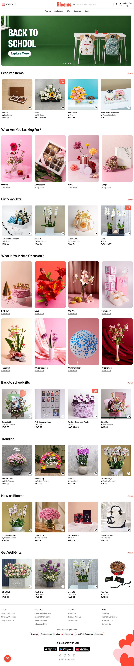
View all (130, 74)
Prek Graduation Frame (43, 422)
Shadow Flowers (108, 481)
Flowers (48, 11)
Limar (71, 538)
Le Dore (6, 241)
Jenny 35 (38, 239)
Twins (103, 239)
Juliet (5, 594)
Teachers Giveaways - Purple (78, 422)
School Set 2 (6, 422)
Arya (70, 115)
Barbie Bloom (39, 535)
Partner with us (74, 617)
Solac (37, 113)
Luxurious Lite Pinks (9, 535)
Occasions (77, 11)
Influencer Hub (41, 624)
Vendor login (73, 620)
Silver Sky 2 (6, 592)
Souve (38, 424)
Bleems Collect (41, 620)
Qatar (68, 634)
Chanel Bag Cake (107, 535)
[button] (63, 63)
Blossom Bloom (7, 479)
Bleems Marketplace (43, 613)
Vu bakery (105, 538)
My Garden (40, 115)
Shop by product (8, 613)
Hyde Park (72, 481)
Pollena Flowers (41, 481)
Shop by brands (7, 620)
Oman (98, 634)
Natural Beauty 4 (106, 479)
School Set (104, 422)
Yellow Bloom (72, 113)
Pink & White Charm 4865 (110, 113)
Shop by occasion (8, 617)
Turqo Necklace (73, 535)
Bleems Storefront (42, 617)
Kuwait (33, 634)
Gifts (68, 11)
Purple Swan (39, 592)
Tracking (105, 613)
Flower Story (40, 241)
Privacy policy (107, 620)
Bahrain (58, 634)
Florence (72, 594)
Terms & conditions (110, 617)
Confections (58, 11)
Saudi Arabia (45, 634)
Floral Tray (104, 592)
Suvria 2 (70, 479)
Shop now (5, 187)
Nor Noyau (7, 115)
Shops (87, 11)
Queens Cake (72, 239)
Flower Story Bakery (109, 115)
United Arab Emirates (83, 634)
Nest (70, 424)
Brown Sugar (73, 241)
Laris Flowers (8, 481)
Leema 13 (71, 592)
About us (72, 613)
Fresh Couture (8, 424)
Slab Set (5, 113)
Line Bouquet (41, 538)
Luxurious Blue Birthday (10, 239)
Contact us (106, 624)
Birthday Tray (39, 479)
